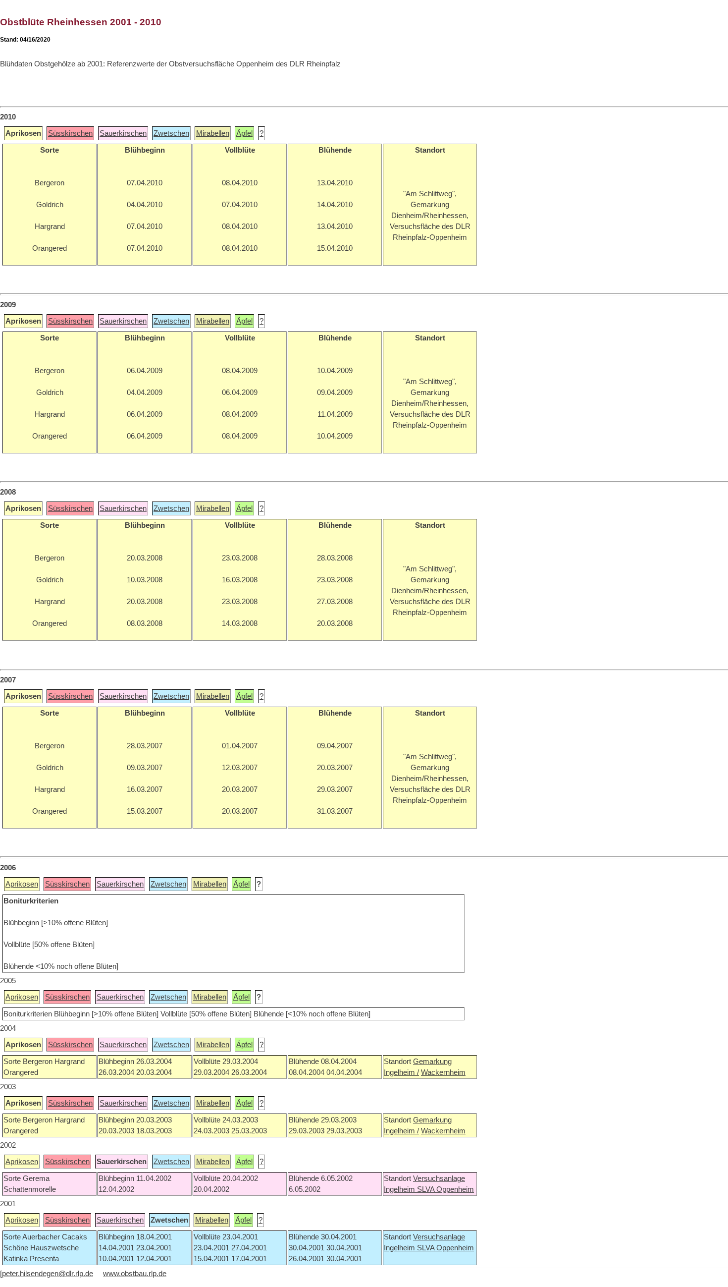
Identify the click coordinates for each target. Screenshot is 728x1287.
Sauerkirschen (123, 133)
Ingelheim (400, 1189)
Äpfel (244, 133)
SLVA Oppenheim (445, 1189)
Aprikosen (21, 884)
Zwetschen (171, 133)
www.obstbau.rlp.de (134, 1274)
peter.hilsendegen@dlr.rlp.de (47, 1274)
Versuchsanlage (439, 1178)
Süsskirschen (70, 133)
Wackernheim (443, 1072)
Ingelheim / (401, 1072)
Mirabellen (212, 133)
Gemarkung (432, 1061)
